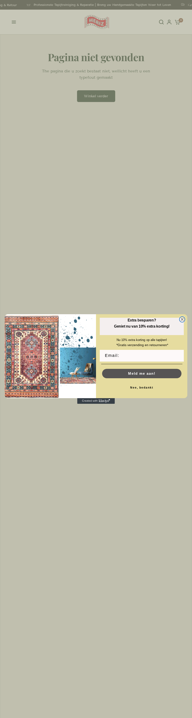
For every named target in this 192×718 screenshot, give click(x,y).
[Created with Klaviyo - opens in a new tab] (96, 401)
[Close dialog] (182, 319)
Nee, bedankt (141, 387)
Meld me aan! (141, 373)
